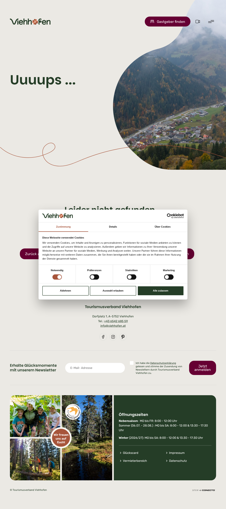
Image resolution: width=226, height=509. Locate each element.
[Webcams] (198, 21)
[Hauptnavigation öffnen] (211, 22)
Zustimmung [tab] (63, 226)
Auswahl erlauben (113, 290)
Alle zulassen (160, 290)
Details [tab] (113, 226)
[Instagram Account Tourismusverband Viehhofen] (113, 337)
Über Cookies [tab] (163, 226)
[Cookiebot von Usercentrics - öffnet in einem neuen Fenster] (169, 215)
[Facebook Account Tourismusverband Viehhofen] (103, 337)
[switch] (94, 277)
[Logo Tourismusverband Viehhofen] (30, 21)
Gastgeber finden (171, 22)
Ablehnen (65, 290)
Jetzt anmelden (202, 368)
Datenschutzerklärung (163, 363)
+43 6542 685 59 (116, 321)
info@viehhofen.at (113, 326)
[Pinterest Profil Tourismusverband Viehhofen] (123, 337)
